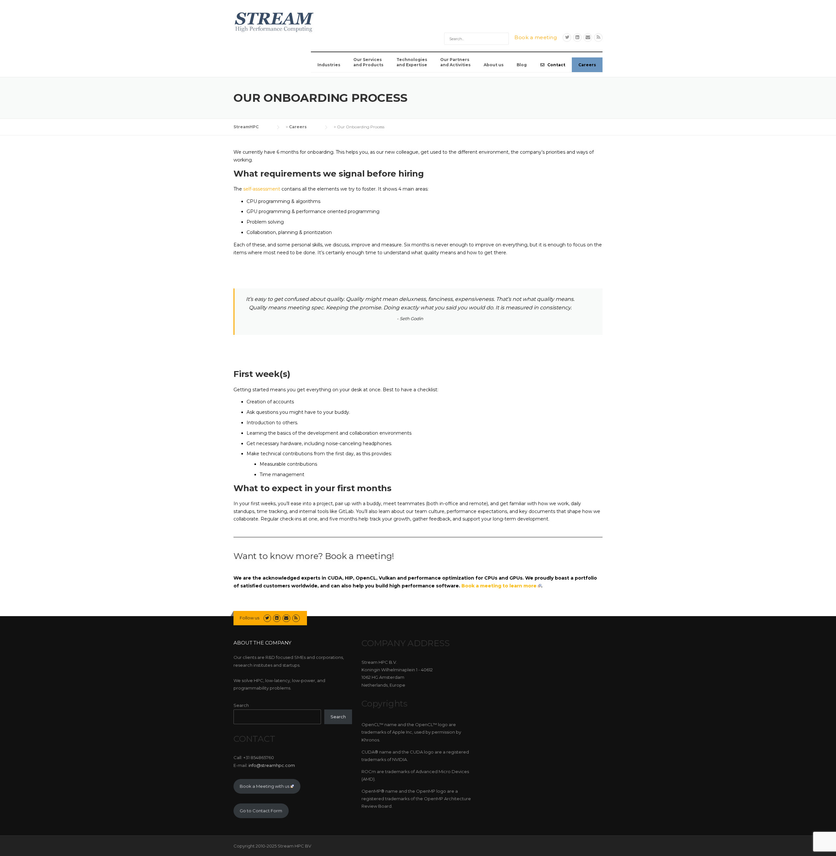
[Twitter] (567, 37)
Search (241, 705)
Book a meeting (535, 37)
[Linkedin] (577, 37)
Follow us (249, 617)
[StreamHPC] (274, 21)
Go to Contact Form (261, 810)
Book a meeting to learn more (499, 586)
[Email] (588, 37)
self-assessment (261, 189)
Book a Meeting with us (264, 786)
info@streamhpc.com (272, 765)
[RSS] (598, 37)
